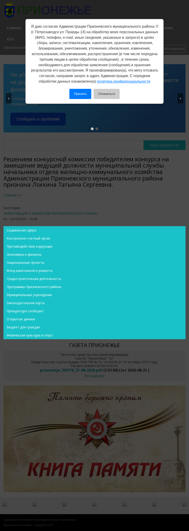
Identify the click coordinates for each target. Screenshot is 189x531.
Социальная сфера (21, 230)
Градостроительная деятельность (34, 278)
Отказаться (106, 94)
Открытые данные (21, 319)
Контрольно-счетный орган (28, 238)
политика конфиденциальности (123, 81)
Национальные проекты (25, 262)
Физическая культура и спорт (30, 335)
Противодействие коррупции (29, 246)
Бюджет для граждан (23, 327)
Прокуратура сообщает (25, 311)
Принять (80, 94)
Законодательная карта (25, 303)
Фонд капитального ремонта (29, 270)
